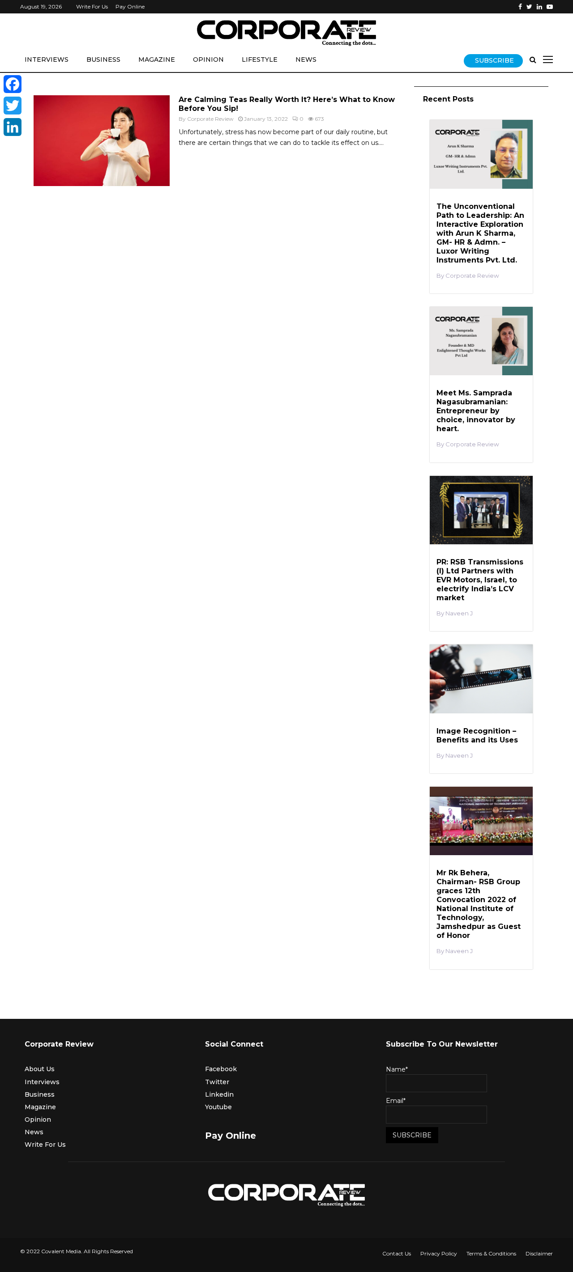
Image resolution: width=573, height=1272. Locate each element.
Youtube (218, 1107)
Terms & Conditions (491, 1253)
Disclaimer (539, 1253)
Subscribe (494, 60)
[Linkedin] (539, 6)
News (305, 59)
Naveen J (459, 613)
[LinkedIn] (12, 127)
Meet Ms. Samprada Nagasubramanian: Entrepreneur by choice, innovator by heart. (475, 411)
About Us (40, 1069)
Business (103, 59)
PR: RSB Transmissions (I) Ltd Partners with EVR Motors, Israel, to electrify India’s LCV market (479, 580)
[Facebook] (520, 6)
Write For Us (92, 6)
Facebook (221, 1069)
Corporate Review (210, 118)
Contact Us (396, 1253)
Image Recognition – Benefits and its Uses (477, 735)
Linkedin (219, 1094)
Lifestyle (260, 59)
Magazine (156, 59)
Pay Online (130, 6)
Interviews (46, 59)
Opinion (208, 59)
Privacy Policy (438, 1253)
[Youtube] (550, 6)
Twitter (217, 1082)
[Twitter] (529, 6)
